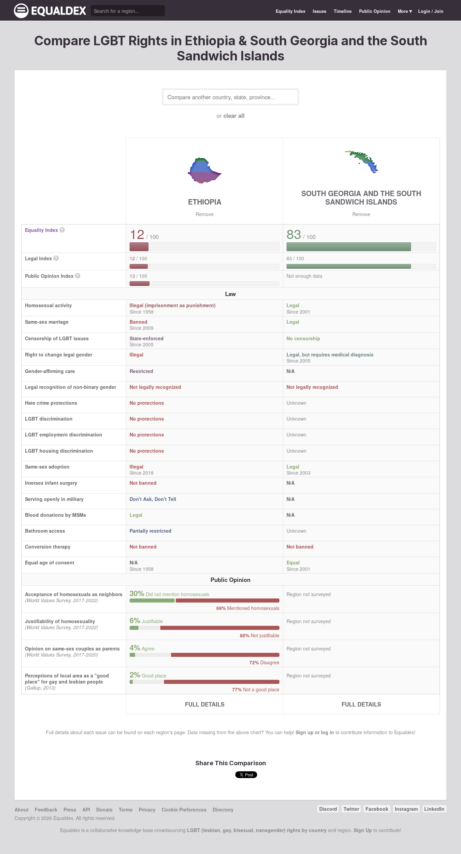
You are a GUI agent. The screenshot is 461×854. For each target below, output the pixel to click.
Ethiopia (204, 201)
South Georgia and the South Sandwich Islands (361, 197)
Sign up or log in (315, 732)
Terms (126, 809)
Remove (205, 214)
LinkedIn (434, 808)
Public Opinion (374, 11)
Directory (223, 809)
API (86, 809)
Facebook (376, 808)
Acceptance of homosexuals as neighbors (74, 594)
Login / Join (430, 11)
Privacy (147, 809)
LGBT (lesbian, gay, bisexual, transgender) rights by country (257, 830)
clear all (234, 115)
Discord (328, 808)
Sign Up (363, 830)
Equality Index (290, 11)
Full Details (204, 704)
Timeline (343, 11)
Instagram (406, 808)
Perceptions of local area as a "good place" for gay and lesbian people (67, 678)
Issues (319, 11)
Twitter (351, 808)
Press (69, 809)
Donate (104, 809)
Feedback (46, 809)
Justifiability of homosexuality (60, 621)
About (22, 809)
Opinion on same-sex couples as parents (72, 648)
